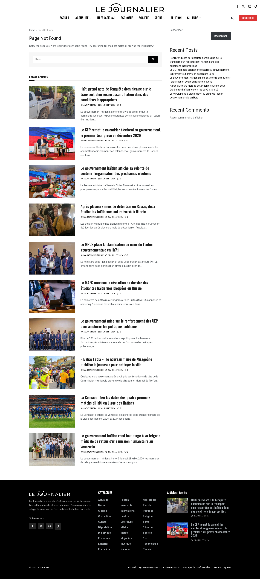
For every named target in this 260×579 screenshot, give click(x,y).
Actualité (82, 17)
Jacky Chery (89, 105)
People (147, 505)
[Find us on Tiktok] (58, 526)
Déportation (105, 527)
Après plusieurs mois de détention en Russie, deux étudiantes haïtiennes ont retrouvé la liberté (117, 208)
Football (125, 500)
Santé (146, 522)
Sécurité (148, 527)
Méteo (124, 533)
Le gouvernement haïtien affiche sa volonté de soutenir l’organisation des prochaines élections (115, 170)
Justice (125, 516)
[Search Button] (232, 18)
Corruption (104, 516)
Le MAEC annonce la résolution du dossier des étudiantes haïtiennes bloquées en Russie (114, 285)
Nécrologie (149, 500)
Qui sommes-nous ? (149, 567)
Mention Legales (222, 567)
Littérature (127, 522)
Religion (176, 17)
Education (104, 549)
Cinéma (102, 511)
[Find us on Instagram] (249, 6)
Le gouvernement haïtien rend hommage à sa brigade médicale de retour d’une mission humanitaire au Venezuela (120, 441)
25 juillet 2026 (115, 140)
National (125, 549)
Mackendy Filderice (93, 140)
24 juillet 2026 (107, 408)
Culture (192, 17)
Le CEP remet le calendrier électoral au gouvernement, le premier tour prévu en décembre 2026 (120, 132)
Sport (158, 17)
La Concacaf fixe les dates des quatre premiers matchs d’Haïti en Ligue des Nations (115, 400)
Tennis (147, 549)
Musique (126, 544)
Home (32, 30)
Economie (127, 17)
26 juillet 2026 (107, 105)
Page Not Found (45, 30)
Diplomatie (104, 533)
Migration (126, 538)
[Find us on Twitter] (243, 6)
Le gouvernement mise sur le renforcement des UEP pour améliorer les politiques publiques (119, 323)
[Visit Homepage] (130, 6)
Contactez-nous (171, 567)
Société (144, 17)
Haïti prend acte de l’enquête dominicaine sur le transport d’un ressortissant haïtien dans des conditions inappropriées (115, 94)
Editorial (103, 544)
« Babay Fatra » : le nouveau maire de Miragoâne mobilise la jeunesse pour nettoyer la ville (116, 361)
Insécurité (126, 505)
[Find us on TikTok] (256, 6)
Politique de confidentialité (196, 567)
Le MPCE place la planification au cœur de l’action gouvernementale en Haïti (117, 247)
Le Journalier (43, 567)
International (106, 17)
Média (124, 527)
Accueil (65, 17)
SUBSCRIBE (248, 18)
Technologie (150, 544)
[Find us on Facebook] (237, 6)
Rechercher (176, 30)
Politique (148, 511)
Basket (102, 505)
